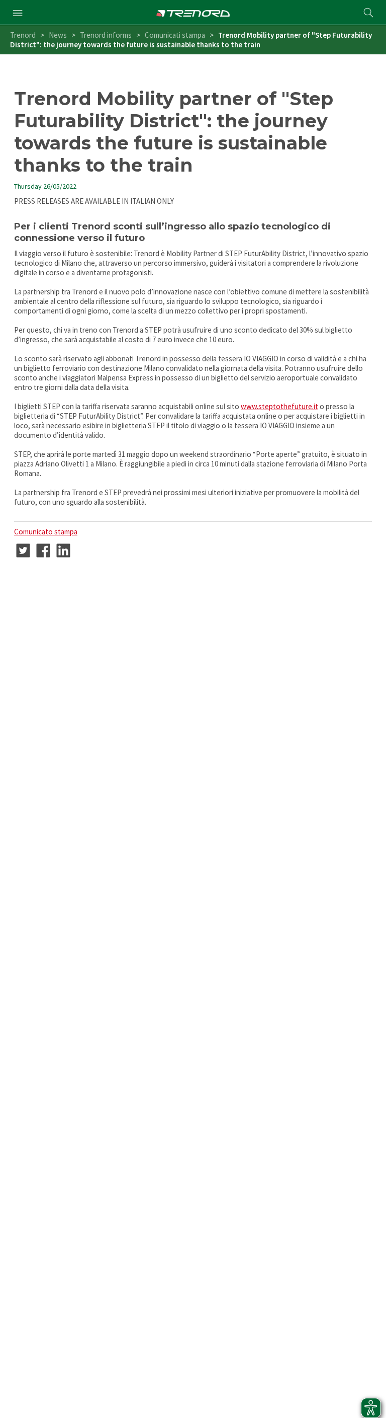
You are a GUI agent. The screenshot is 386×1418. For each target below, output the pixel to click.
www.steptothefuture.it (279, 406)
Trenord (23, 35)
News (58, 35)
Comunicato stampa (45, 531)
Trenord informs (106, 35)
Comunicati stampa (175, 35)
